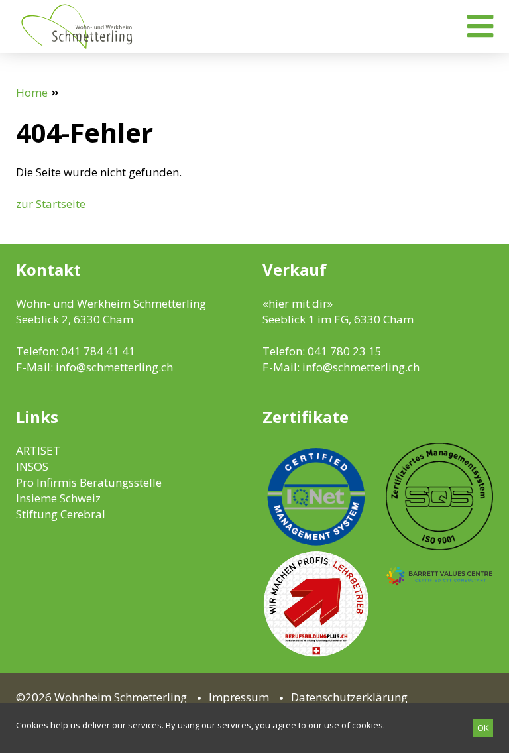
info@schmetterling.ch (114, 367)
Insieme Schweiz (58, 498)
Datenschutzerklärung (349, 697)
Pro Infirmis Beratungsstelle (89, 482)
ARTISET (38, 450)
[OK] (483, 728)
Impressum (239, 697)
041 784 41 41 (98, 351)
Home (32, 92)
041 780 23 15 (345, 351)
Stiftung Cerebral (60, 514)
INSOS (32, 466)
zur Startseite (50, 203)
